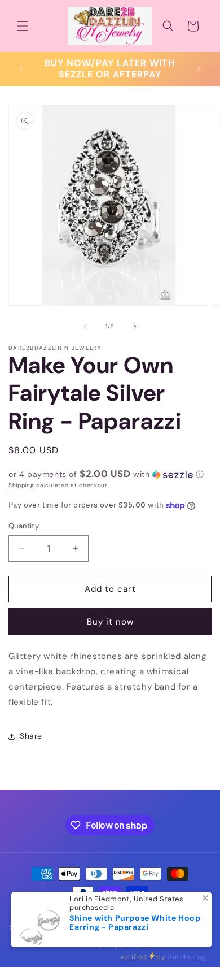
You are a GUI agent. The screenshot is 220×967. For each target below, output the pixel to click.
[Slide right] (134, 326)
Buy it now (110, 621)
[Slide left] (85, 326)
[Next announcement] (199, 69)
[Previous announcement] (20, 69)
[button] (22, 26)
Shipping (21, 485)
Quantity (23, 526)
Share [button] (31, 736)
